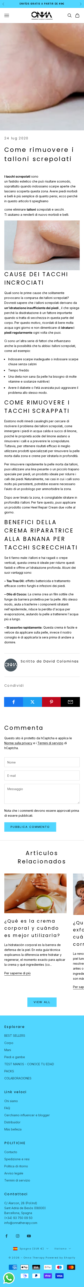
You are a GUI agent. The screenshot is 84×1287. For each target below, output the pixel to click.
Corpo (8, 1043)
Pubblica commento (30, 826)
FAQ (7, 1108)
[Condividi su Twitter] (32, 702)
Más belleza (13, 1129)
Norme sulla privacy (18, 743)
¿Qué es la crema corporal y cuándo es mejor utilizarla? (32, 928)
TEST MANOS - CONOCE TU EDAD (29, 1064)
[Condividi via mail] (70, 702)
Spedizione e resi (17, 1159)
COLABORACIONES (17, 1078)
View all (42, 1002)
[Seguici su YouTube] (29, 1236)
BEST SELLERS (14, 1035)
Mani (7, 1050)
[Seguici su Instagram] (18, 1236)
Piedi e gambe (14, 1057)
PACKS (9, 1071)
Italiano (60, 1248)
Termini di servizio (50, 743)
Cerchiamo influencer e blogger (27, 1115)
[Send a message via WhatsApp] (9, 1278)
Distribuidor (12, 1122)
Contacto (10, 1152)
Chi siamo (11, 1101)
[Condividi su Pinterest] (51, 702)
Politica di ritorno (16, 1166)
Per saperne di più (17, 973)
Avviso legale (13, 1173)
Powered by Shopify (60, 1257)
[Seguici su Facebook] (6, 1236)
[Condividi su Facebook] (13, 702)
